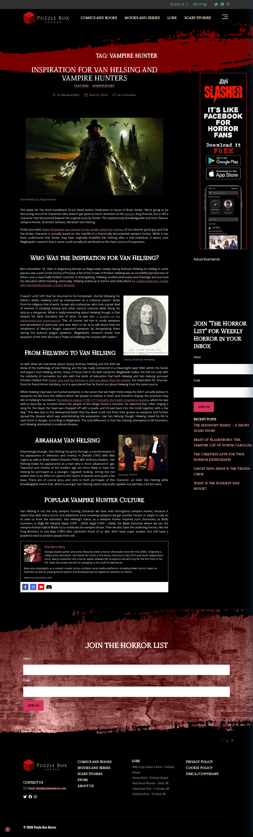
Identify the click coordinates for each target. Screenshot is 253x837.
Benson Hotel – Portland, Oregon (150, 778)
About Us (85, 786)
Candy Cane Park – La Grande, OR (151, 789)
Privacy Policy (199, 762)
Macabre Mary (70, 95)
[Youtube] (41, 587)
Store (82, 780)
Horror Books (103, 85)
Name (197, 357)
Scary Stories (197, 18)
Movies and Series (142, 18)
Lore (172, 18)
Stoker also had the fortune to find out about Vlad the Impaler (90, 380)
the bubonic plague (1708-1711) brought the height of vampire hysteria (103, 400)
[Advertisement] (223, 285)
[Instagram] (33, 587)
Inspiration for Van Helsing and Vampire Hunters (94, 74)
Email (197, 380)
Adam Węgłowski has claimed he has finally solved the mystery (83, 229)
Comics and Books (99, 18)
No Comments (127, 95)
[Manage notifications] (7, 829)
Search (177, 4)
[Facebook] (25, 587)
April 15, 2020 (98, 95)
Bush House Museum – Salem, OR (151, 783)
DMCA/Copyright (202, 774)
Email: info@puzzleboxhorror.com (47, 788)
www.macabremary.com (38, 577)
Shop (197, 4)
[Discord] (49, 587)
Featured (81, 85)
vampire (130, 214)
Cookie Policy (199, 768)
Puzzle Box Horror (45, 827)
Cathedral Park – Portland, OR (149, 794)
